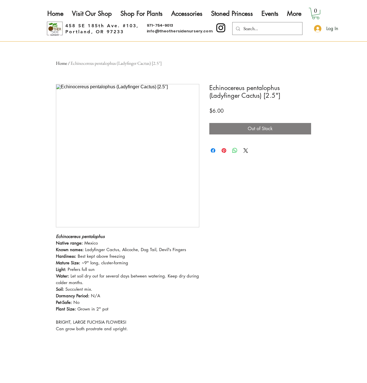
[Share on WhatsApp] (234, 150)
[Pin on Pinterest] (223, 150)
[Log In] (317, 28)
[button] (316, 13)
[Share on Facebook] (213, 150)
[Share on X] (245, 150)
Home (61, 63)
